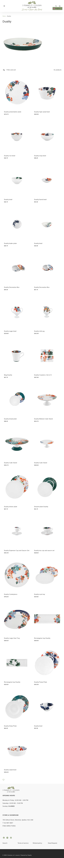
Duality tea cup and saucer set (44, 550)
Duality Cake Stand (10, 462)
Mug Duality (8, 375)
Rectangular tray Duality (42, 638)
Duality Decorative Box (11, 287)
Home (4, 16)
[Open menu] (4, 6)
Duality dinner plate (10, 506)
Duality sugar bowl (10, 331)
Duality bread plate (10, 419)
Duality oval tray (39, 594)
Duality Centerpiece (10, 594)
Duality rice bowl (9, 155)
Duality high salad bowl (42, 112)
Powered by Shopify (26, 855)
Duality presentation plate (12, 112)
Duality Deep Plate (10, 726)
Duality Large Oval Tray (12, 638)
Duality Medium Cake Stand (43, 419)
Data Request (52, 843)
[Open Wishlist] (3, 780)
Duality (9, 16)
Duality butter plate (10, 243)
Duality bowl (8, 199)
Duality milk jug (39, 331)
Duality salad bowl (10, 769)
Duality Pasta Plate (40, 682)
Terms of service (23, 843)
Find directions (9, 826)
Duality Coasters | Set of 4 (43, 375)
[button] (57, 8)
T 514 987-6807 (8, 823)
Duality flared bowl (40, 199)
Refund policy (37, 843)
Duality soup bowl (40, 155)
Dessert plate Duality (41, 506)
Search (5, 843)
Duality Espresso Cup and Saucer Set (16, 550)
